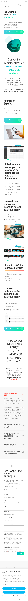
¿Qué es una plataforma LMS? (10, 394)
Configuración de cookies (14, 595)
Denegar (14, 592)
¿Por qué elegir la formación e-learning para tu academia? (12, 425)
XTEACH (14, 380)
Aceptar (14, 588)
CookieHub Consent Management (16, 599)
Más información (6, 584)
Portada (6, 5)
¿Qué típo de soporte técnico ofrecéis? (10, 445)
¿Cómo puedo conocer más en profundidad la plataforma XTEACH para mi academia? (11, 435)
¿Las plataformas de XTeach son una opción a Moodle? (12, 452)
